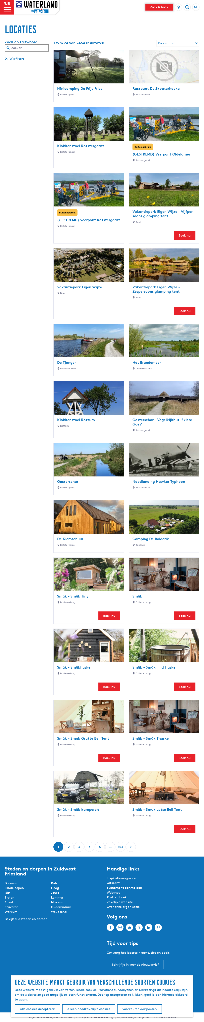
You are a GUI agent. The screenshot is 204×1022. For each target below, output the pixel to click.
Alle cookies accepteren (37, 1009)
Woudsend (59, 912)
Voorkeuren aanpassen (139, 1009)
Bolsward (12, 883)
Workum (11, 912)
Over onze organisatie (123, 907)
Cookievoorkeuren (166, 1017)
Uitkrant (113, 883)
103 (120, 848)
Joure (55, 893)
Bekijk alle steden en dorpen (26, 919)
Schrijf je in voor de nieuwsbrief (135, 964)
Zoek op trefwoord (21, 42)
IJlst (8, 893)
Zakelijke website (120, 902)
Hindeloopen (14, 888)
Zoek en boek (117, 897)
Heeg (55, 888)
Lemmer (57, 897)
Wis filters (17, 59)
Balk (54, 883)
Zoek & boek (159, 7)
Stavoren (11, 907)
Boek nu (184, 235)
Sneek (9, 902)
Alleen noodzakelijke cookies (88, 1009)
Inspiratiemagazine (121, 878)
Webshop (114, 892)
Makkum (57, 902)
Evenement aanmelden (124, 888)
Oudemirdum (61, 907)
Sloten (9, 897)
